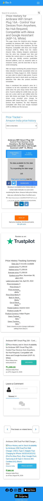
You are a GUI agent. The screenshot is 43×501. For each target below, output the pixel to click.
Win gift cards (21, 224)
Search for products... (10, 13)
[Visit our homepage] (7, 2)
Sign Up (21, 218)
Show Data (24, 183)
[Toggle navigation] (38, 3)
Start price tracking (18, 179)
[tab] (14, 154)
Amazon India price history (21, 120)
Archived (29, 362)
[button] (7, 429)
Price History (27, 466)
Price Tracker (13, 117)
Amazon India (10, 466)
